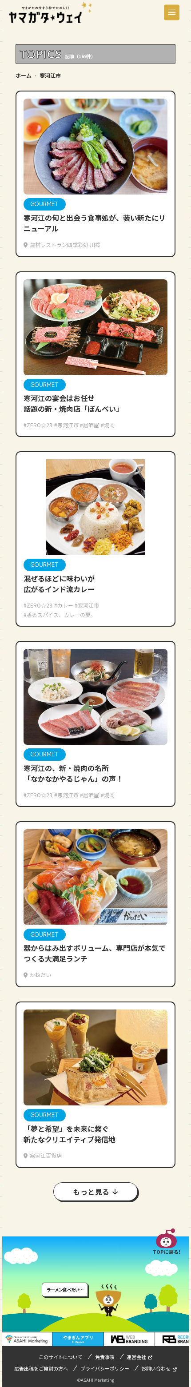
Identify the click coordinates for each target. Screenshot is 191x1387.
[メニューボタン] (171, 12)
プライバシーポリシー (104, 1368)
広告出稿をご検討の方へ (41, 1368)
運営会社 (136, 1356)
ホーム (24, 75)
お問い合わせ (156, 1368)
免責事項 (105, 1356)
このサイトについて (61, 1356)
